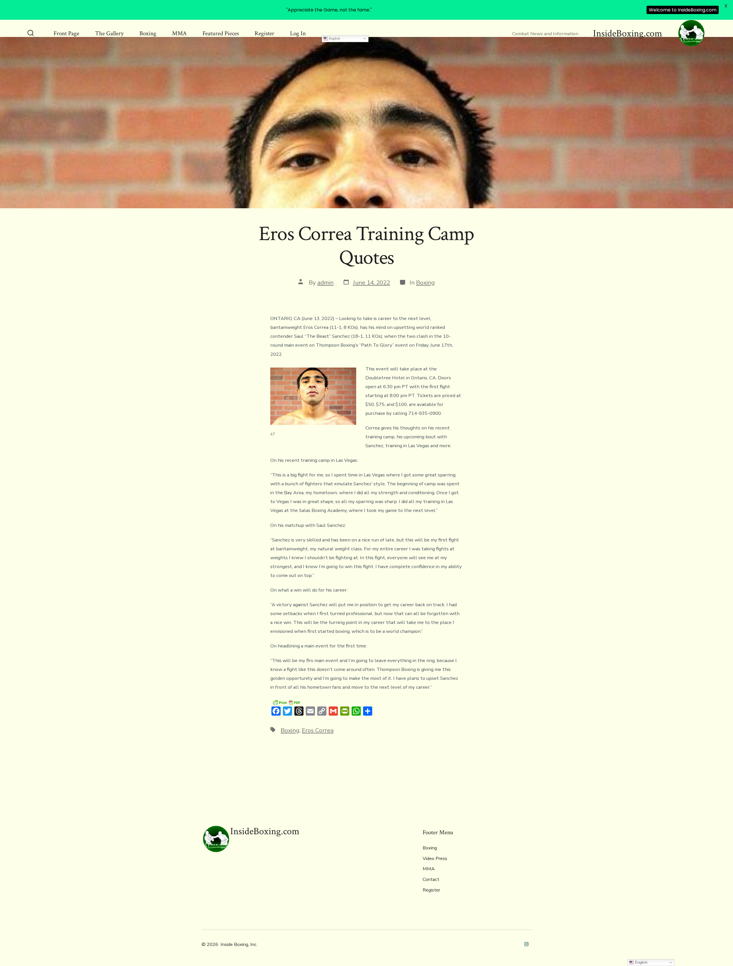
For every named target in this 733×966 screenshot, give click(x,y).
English (334, 38)
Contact (431, 879)
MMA (179, 33)
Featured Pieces (220, 33)
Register (264, 33)
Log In (298, 33)
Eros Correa (318, 730)
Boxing (147, 33)
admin (325, 282)
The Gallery (109, 33)
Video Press (435, 858)
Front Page (66, 33)
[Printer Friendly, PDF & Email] (286, 702)
